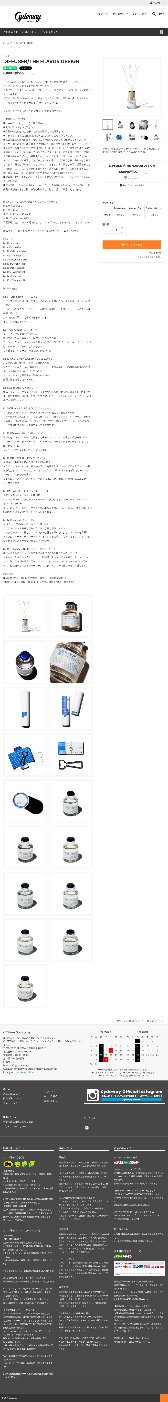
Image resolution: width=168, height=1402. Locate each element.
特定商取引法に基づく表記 (149, 257)
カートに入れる (134, 244)
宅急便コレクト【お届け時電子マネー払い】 (134, 1341)
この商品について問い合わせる (127, 1021)
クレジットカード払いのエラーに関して (132, 1204)
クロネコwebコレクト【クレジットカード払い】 (136, 1211)
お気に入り (133, 177)
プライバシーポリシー (14, 1126)
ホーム (6, 43)
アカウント (158, 3)
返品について (155, 253)
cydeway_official (25, 1072)
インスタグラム (49, 32)
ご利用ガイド (10, 32)
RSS (5, 1116)
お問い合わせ (29, 32)
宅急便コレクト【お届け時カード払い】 (132, 1338)
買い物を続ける (154, 1021)
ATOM (13, 1116)
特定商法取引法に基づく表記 (18, 1121)
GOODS (17, 47)
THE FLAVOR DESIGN (24, 43)
